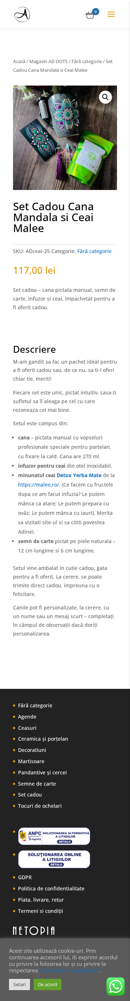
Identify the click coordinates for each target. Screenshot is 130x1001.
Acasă (19, 61)
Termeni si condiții (40, 910)
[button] (105, 97)
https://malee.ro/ (38, 484)
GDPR (25, 877)
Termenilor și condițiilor (69, 970)
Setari (19, 984)
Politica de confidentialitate (51, 888)
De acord (47, 984)
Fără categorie (87, 61)
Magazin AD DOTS (48, 61)
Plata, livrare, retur (41, 899)
